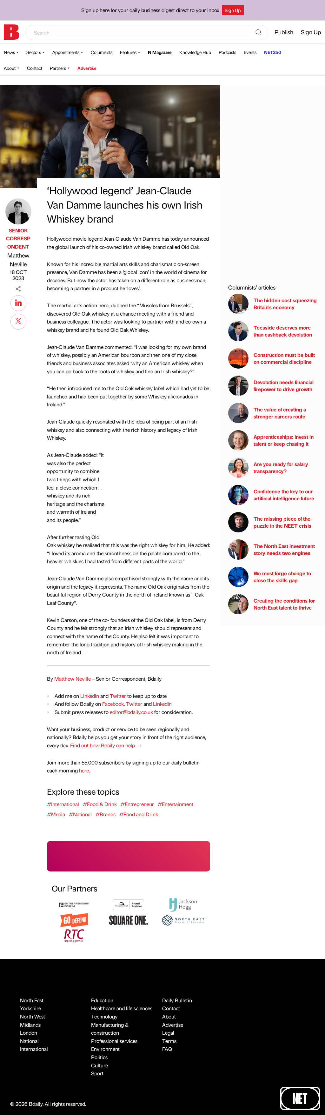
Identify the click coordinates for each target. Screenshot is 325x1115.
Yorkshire (30, 1008)
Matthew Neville (18, 259)
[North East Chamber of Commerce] (183, 919)
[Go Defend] (74, 919)
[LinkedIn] (18, 302)
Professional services (114, 1041)
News (9, 52)
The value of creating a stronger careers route (280, 413)
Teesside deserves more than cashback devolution (283, 331)
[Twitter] (18, 320)
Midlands (30, 1024)
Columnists (101, 52)
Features (128, 52)
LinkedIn (89, 695)
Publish (284, 32)
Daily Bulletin (177, 1000)
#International (63, 804)
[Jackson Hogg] (183, 904)
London (28, 1032)
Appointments (65, 52)
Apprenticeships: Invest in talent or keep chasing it (284, 440)
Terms (169, 1041)
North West (32, 1016)
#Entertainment (175, 804)
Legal (168, 1032)
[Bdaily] (11, 32)
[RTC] (74, 935)
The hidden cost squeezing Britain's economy (285, 303)
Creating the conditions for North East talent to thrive (284, 604)
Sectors (33, 52)
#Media (56, 814)
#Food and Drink (138, 814)
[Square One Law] (128, 919)
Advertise (86, 68)
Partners (58, 68)
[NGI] (128, 904)
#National (80, 814)
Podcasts (227, 52)
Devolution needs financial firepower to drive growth (284, 385)
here (84, 770)
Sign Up (233, 10)
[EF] (74, 904)
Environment (105, 1048)
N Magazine (160, 52)
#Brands (106, 814)
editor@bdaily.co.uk (131, 712)
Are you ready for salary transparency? (281, 467)
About (10, 68)
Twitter (118, 695)
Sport (97, 1073)
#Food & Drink (100, 804)
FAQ (167, 1048)
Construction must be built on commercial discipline (284, 358)
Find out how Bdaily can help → (105, 745)
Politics (99, 1057)
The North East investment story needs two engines (284, 549)
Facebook (113, 703)
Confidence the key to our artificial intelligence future (284, 495)
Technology (104, 1016)
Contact (34, 68)
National (29, 1041)
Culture (99, 1065)
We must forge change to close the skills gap (282, 577)
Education (102, 1000)
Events (250, 52)
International (34, 1048)
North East (31, 1000)
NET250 (272, 52)
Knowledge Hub (195, 52)
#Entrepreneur (137, 804)
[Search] (258, 33)
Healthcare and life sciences (121, 1008)
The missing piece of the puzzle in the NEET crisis (282, 522)
